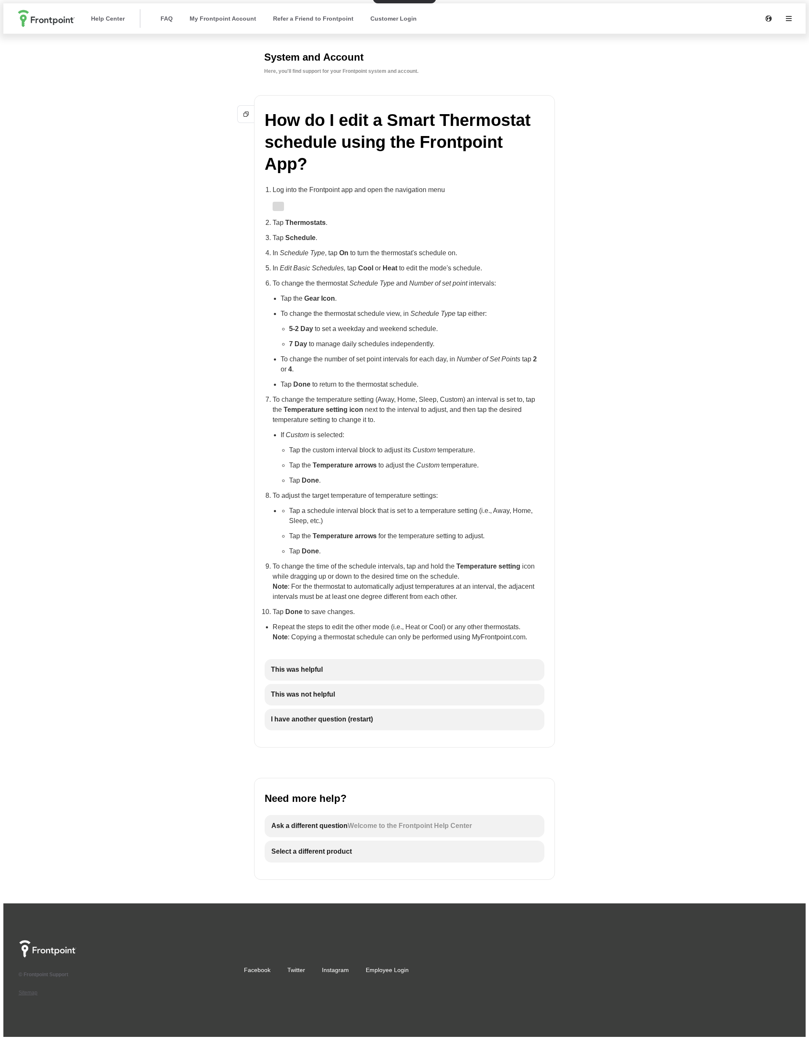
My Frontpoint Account (223, 18)
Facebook (257, 970)
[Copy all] (246, 114)
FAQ (167, 18)
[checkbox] (404, 670)
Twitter (296, 970)
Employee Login (387, 970)
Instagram (335, 970)
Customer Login (393, 18)
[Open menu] (789, 18)
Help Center (108, 18)
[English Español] (768, 18)
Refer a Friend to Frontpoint (313, 18)
